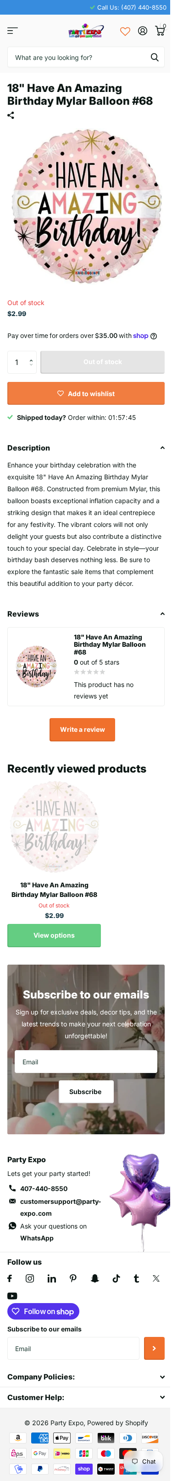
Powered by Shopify (117, 1423)
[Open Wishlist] (125, 30)
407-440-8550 (43, 1188)
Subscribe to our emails (44, 1329)
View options (54, 935)
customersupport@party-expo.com (60, 1207)
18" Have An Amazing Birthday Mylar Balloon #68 (54, 889)
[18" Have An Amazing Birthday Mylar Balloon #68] (54, 827)
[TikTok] (116, 1278)
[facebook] (9, 1278)
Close (86, 1377)
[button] (33, 354)
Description (28, 447)
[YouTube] (12, 1296)
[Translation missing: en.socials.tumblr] (136, 1278)
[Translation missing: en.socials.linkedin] (52, 1278)
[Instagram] (30, 1278)
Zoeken (154, 57)
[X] (156, 1278)
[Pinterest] (73, 1278)
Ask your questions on (53, 1232)
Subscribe (86, 1091)
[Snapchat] (94, 1278)
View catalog (12, 31)
